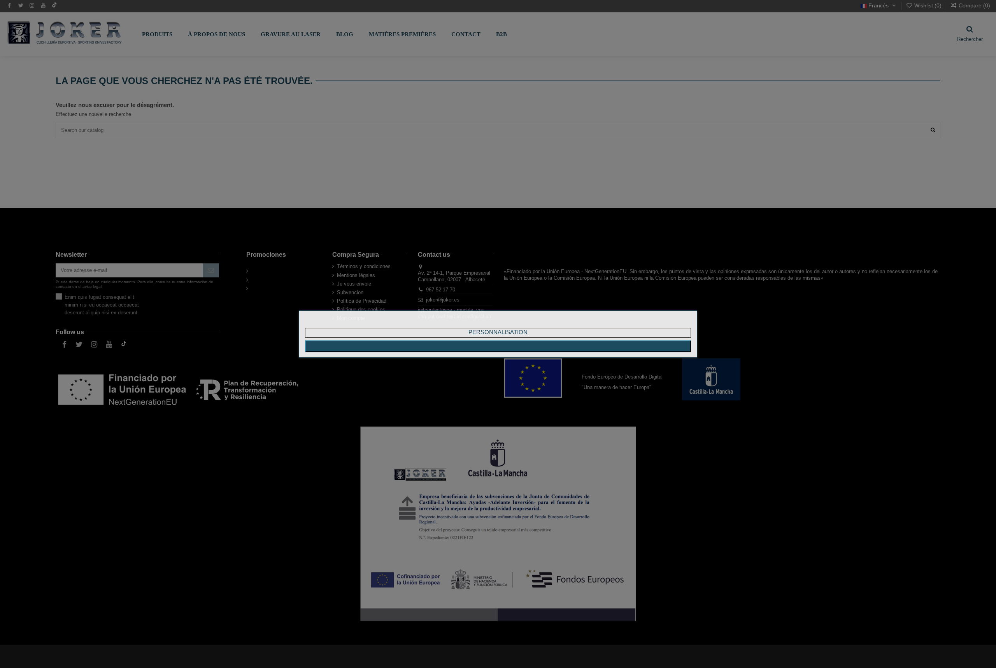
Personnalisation (498, 332)
